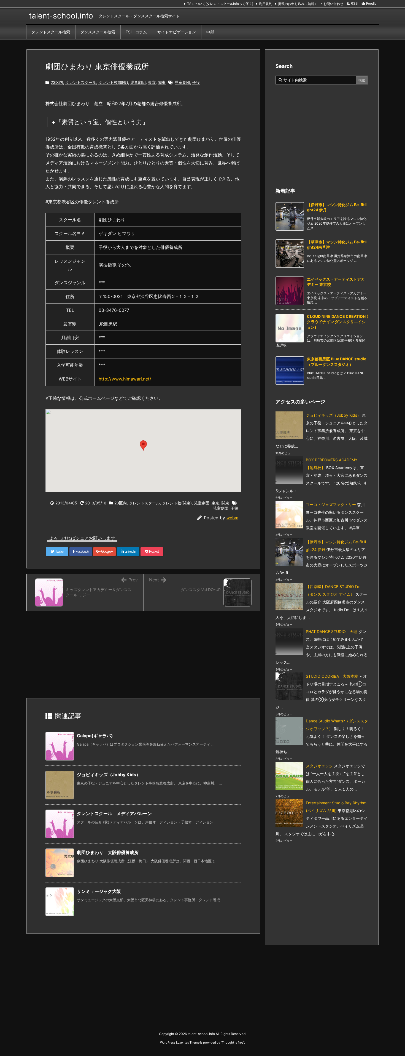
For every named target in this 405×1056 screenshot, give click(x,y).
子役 (196, 82)
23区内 (57, 82)
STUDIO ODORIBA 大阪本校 (332, 676)
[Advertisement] (145, 655)
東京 (152, 82)
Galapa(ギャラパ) (95, 735)
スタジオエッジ (319, 766)
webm (232, 517)
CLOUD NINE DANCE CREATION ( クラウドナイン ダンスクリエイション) (337, 321)
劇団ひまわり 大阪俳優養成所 (108, 852)
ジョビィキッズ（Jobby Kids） (109, 774)
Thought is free (232, 1042)
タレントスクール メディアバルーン (114, 813)
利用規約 (265, 4)
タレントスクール (80, 82)
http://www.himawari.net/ (125, 379)
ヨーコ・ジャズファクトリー (331, 504)
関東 (162, 82)
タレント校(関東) (113, 82)
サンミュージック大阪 (99, 891)
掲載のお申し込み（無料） (298, 4)
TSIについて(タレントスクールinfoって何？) (220, 4)
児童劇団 (138, 82)
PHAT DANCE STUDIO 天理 (331, 631)
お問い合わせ (333, 4)
